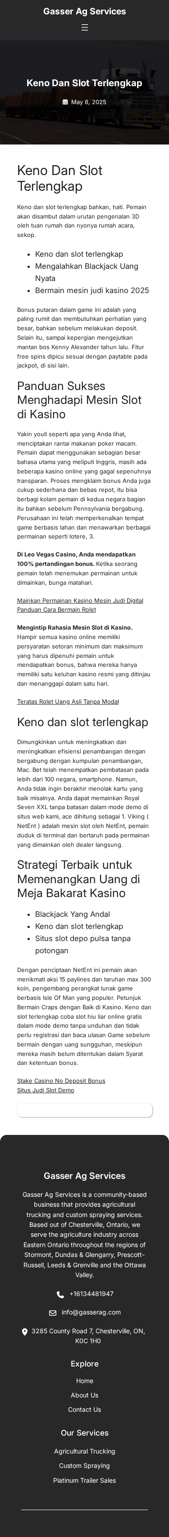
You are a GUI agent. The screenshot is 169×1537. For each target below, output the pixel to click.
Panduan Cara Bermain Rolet (56, 609)
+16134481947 (91, 1293)
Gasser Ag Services (84, 11)
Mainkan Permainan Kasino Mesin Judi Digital (80, 600)
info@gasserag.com (91, 1312)
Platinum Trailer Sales (84, 1480)
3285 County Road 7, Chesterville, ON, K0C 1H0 (88, 1335)
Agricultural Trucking (84, 1451)
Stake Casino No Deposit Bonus (61, 1080)
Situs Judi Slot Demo (45, 1090)
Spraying (84, 1465)
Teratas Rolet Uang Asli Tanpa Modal (68, 701)
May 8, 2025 (88, 101)
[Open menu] (84, 27)
